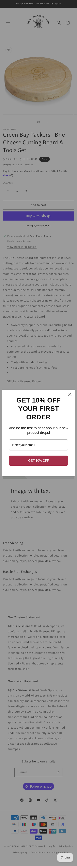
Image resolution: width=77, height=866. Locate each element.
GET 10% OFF (38, 460)
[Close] (70, 394)
